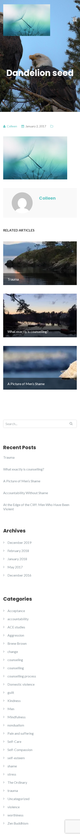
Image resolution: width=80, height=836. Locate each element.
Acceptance (16, 611)
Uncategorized (18, 799)
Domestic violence (21, 684)
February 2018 (18, 551)
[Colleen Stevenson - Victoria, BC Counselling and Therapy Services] (26, 19)
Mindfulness (16, 717)
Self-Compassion (19, 750)
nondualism (15, 725)
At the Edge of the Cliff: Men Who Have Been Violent (36, 507)
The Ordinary (17, 782)
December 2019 (19, 542)
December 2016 (19, 575)
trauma (12, 790)
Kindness (14, 701)
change (12, 651)
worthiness (15, 815)
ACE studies (16, 627)
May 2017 (15, 567)
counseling (15, 660)
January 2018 (17, 559)
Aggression (15, 635)
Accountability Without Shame (25, 493)
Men (10, 709)
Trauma (9, 457)
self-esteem (16, 758)
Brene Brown (17, 643)
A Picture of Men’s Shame (21, 481)
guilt (10, 692)
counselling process (21, 676)
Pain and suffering (20, 733)
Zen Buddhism (17, 823)
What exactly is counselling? (23, 469)
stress (11, 774)
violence (13, 807)
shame (12, 766)
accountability (18, 619)
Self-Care (14, 741)
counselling (15, 668)
